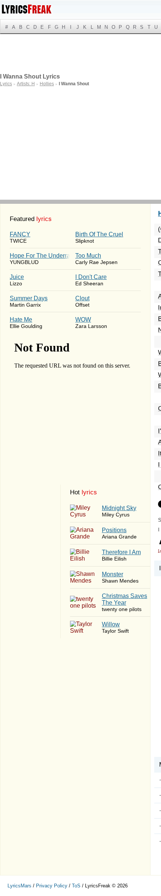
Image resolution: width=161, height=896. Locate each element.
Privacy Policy (51, 886)
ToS (76, 886)
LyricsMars (19, 886)
